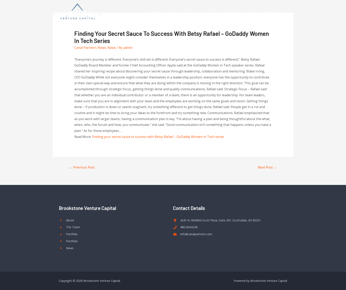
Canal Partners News (90, 47)
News (251, 11)
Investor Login (273, 11)
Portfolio (210, 11)
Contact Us (232, 11)
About (171, 11)
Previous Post (82, 167)
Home (155, 11)
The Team (190, 11)
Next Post (267, 167)
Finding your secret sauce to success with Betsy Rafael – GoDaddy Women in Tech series (158, 136)
